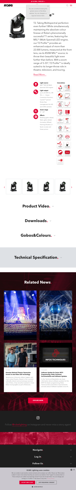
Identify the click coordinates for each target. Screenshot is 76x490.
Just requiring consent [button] (46, 482)
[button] (38, 487)
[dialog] (38, 478)
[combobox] (71, 470)
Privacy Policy (50, 478)
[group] (4, 187)
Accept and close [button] (27, 482)
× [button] (74, 469)
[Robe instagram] (38, 417)
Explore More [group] (38, 400)
